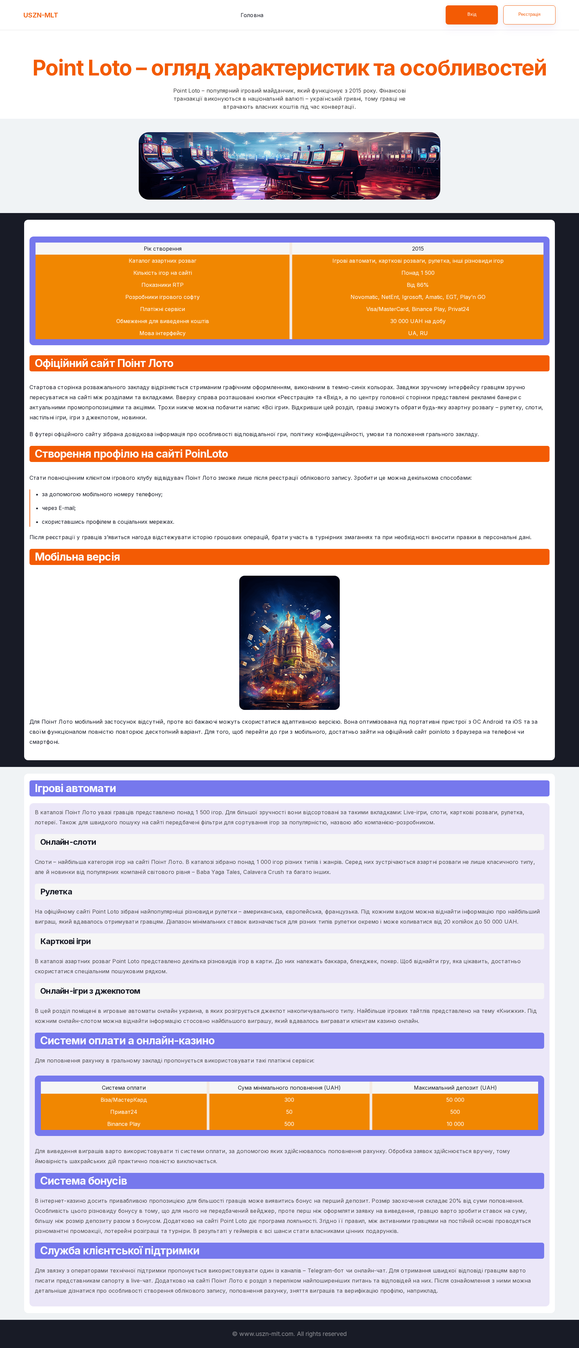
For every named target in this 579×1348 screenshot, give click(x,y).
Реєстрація (529, 14)
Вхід (471, 14)
